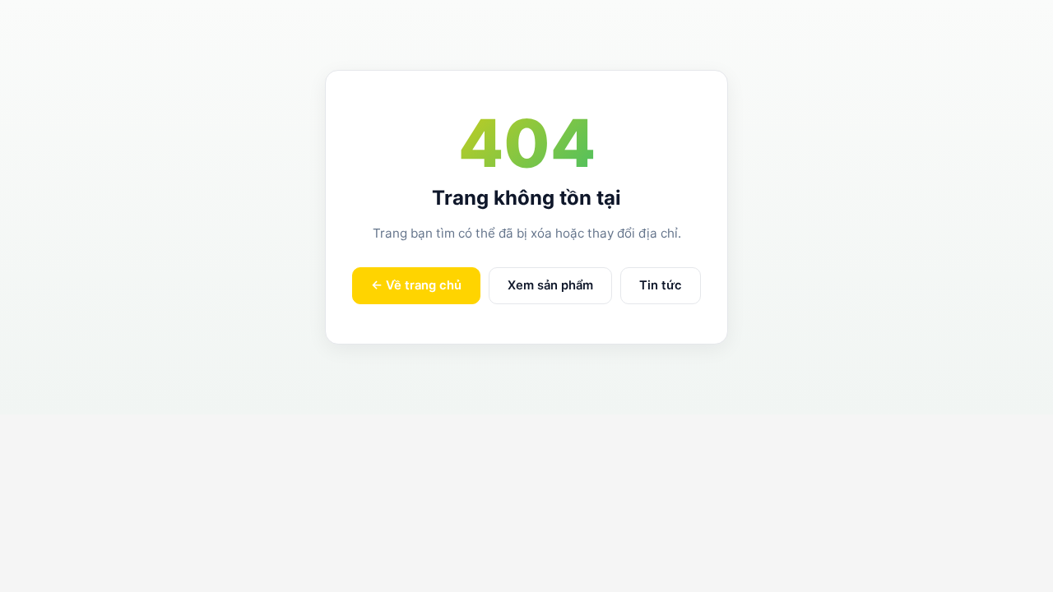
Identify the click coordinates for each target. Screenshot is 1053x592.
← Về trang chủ (416, 285)
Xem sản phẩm (550, 285)
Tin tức (660, 285)
